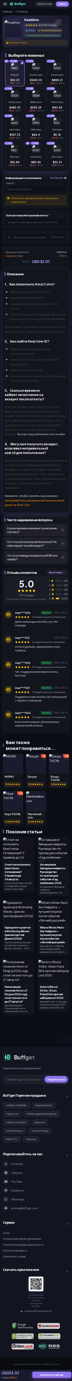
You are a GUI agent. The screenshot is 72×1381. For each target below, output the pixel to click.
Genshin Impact (14, 1130)
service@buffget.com (24, 1208)
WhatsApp (17, 1199)
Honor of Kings (40, 1130)
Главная (7, 11)
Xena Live (31, 1139)
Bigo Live (39, 1122)
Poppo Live (12, 1113)
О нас (6, 1232)
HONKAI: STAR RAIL (16, 1105)
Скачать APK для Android (38, 1311)
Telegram (17, 1172)
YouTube (16, 1181)
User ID (10, 183)
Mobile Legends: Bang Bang (41, 1113)
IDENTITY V (12, 1139)
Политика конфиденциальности (23, 1244)
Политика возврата (15, 1250)
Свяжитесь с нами (14, 1256)
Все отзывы (55, 572)
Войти (62, 4)
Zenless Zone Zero (16, 1122)
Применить (57, 237)
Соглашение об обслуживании (22, 1238)
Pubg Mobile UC (43, 1105)
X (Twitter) (17, 1164)
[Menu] (5, 4)
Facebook (17, 1190)
